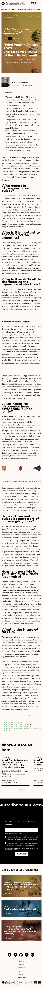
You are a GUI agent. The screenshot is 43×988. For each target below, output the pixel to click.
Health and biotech (24, 9)
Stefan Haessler (20, 82)
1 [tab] (19, 789)
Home (5, 16)
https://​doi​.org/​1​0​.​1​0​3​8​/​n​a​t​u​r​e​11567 (15, 722)
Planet (4, 9)
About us (21, 961)
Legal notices (21, 971)
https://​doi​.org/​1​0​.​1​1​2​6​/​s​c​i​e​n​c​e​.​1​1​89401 (16, 724)
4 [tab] (23, 789)
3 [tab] (22, 789)
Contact (21, 974)
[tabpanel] (18, 771)
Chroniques (10, 16)
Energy (12, 9)
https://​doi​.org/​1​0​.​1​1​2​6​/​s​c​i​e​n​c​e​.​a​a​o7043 (16, 726)
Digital (37, 9)
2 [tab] (20, 789)
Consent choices (21, 977)
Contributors (21, 967)
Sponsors (21, 964)
